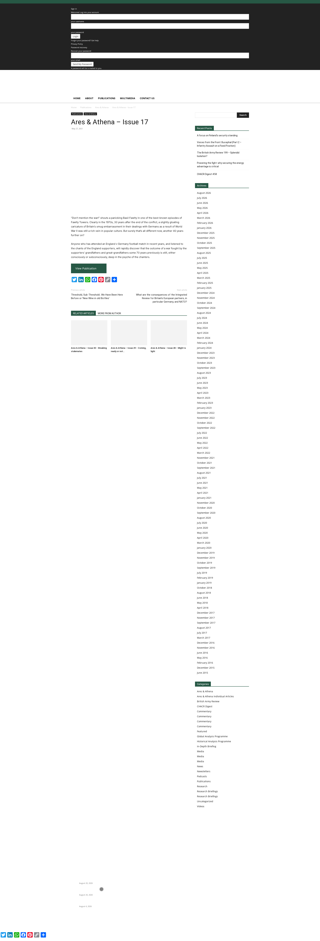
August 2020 (204, 517)
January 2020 (204, 547)
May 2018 (202, 602)
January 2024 (204, 347)
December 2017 (205, 612)
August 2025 (204, 252)
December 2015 (205, 667)
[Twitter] (96, 922)
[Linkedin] (88, 922)
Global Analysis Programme (212, 736)
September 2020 (206, 512)
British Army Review (208, 701)
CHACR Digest (204, 706)
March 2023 (203, 397)
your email (75, 60)
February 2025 (205, 282)
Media (200, 751)
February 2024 (205, 342)
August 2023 (204, 372)
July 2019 (202, 572)
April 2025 (202, 272)
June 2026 (202, 202)
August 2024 (204, 312)
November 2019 (206, 557)
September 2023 (206, 367)
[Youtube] (104, 922)
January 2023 (204, 407)
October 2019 (204, 562)
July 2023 (202, 377)
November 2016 (206, 647)
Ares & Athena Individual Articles (215, 696)
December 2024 (205, 292)
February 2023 (205, 402)
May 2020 (202, 532)
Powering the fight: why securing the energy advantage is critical (220, 165)
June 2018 (202, 597)
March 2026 (203, 217)
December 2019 (205, 552)
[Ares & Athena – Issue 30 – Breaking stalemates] (89, 332)
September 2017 (206, 622)
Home (76, 98)
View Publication (85, 268)
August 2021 (204, 472)
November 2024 (206, 297)
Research (202, 786)
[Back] (71, 5)
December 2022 (205, 412)
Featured (202, 731)
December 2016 (205, 642)
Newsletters (203, 771)
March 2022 (203, 452)
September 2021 (206, 467)
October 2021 (204, 462)
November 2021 (206, 457)
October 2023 (204, 362)
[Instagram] (79, 922)
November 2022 (206, 417)
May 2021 (202, 487)
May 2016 (202, 657)
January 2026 (204, 227)
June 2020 (202, 527)
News (200, 766)
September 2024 (206, 307)
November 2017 (206, 617)
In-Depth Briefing (206, 746)
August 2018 (204, 592)
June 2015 (202, 672)
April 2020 (202, 537)
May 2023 (202, 387)
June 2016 (202, 652)
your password (77, 32)
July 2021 (202, 477)
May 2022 (202, 442)
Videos (200, 806)
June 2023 (202, 382)
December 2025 (205, 232)
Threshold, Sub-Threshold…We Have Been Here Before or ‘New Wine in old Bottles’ (97, 296)
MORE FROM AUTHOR (109, 313)
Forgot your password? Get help (85, 40)
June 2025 (202, 262)
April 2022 (202, 447)
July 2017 (202, 632)
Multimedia (127, 98)
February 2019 (205, 577)
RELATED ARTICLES (83, 313)
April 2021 (202, 492)
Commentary (204, 711)
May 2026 (202, 207)
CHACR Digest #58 (207, 174)
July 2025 (202, 257)
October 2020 (204, 507)
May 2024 (202, 327)
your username (77, 21)
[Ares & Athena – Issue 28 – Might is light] (169, 332)
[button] (245, 98)
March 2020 (203, 542)
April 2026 (202, 212)
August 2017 (204, 627)
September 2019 (206, 567)
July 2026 (202, 197)
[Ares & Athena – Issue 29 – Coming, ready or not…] (129, 332)
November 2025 (206, 237)
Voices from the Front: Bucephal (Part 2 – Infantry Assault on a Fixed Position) (219, 144)
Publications (106, 98)
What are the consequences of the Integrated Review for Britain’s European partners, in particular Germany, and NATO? (161, 298)
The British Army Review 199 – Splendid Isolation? (218, 154)
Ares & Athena (102, 107)
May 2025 (202, 267)
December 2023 (205, 352)
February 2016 (205, 662)
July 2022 (202, 432)
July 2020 (202, 522)
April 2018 (202, 607)
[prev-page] (72, 357)
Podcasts (202, 776)
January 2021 (204, 497)
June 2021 (202, 482)
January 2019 (204, 582)
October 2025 (204, 242)
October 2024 (204, 302)
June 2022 (202, 437)
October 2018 (204, 587)
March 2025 (203, 277)
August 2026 (204, 192)
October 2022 (204, 422)
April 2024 (202, 332)
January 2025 (204, 287)
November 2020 (206, 502)
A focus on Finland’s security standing (217, 135)
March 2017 (203, 637)
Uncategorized (205, 801)
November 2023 (206, 357)
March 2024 (203, 337)
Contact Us (147, 98)
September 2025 (206, 247)
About (89, 98)
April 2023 (202, 392)
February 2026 (205, 222)
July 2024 (202, 317)
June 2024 (202, 322)
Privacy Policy (77, 44)
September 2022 (206, 427)
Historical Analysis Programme (214, 741)
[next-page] (74, 357)
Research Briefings (207, 791)
